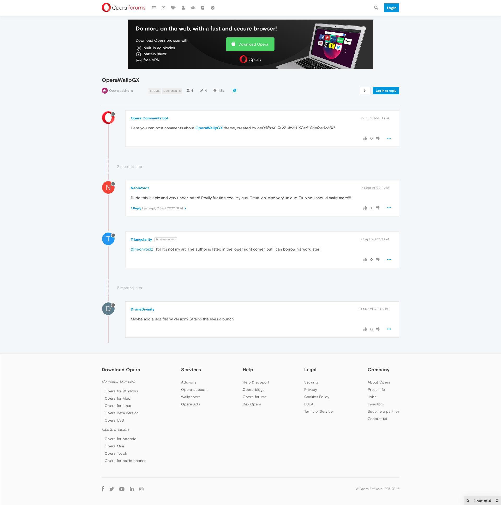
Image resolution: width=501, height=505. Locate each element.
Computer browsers (118, 381)
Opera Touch (116, 453)
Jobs (372, 397)
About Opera (379, 382)
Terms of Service (318, 411)
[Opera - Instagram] (141, 489)
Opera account (194, 389)
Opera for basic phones (125, 461)
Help (248, 369)
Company (379, 369)
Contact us (377, 419)
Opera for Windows (121, 391)
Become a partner (383, 411)
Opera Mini (114, 446)
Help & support (256, 382)
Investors (376, 404)
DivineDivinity (142, 309)
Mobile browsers (115, 429)
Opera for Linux (118, 406)
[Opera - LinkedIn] (132, 489)
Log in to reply (386, 91)
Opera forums (255, 397)
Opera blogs (253, 389)
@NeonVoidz (167, 239)
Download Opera (253, 44)
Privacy (310, 389)
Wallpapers (190, 397)
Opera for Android (120, 439)
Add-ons (188, 382)
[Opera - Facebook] (103, 488)
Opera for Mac (117, 398)
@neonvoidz (142, 249)
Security (311, 382)
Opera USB (114, 420)
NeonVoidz (140, 188)
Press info (376, 389)
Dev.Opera (252, 404)
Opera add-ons (121, 91)
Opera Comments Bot (149, 118)
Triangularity (141, 239)
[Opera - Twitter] (112, 489)
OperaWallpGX (209, 128)
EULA (308, 404)
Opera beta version (122, 413)
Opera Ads (190, 404)
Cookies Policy (316, 397)
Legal (310, 369)
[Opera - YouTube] (122, 489)
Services (191, 369)
